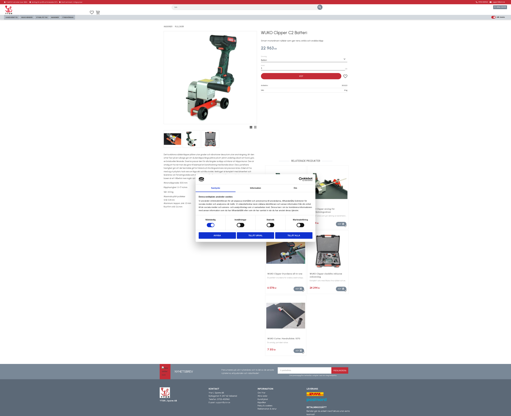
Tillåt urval (255, 235)
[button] (92, 12)
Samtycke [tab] (215, 188)
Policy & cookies (265, 405)
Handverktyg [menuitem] (12, 17)
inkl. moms (501, 17)
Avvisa (217, 235)
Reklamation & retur (267, 409)
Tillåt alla (294, 235)
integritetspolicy (331, 375)
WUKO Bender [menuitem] (26, 17)
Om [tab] (295, 188)
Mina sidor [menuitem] (501, 7)
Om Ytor (261, 393)
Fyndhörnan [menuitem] (68, 17)
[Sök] (319, 7)
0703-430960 (483, 2)
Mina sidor (262, 396)
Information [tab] (255, 188)
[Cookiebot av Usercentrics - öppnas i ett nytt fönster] (300, 179)
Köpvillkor (262, 402)
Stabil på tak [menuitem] (42, 17)
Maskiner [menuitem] (55, 17)
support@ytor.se (499, 2)
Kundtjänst (263, 399)
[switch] (240, 225)
